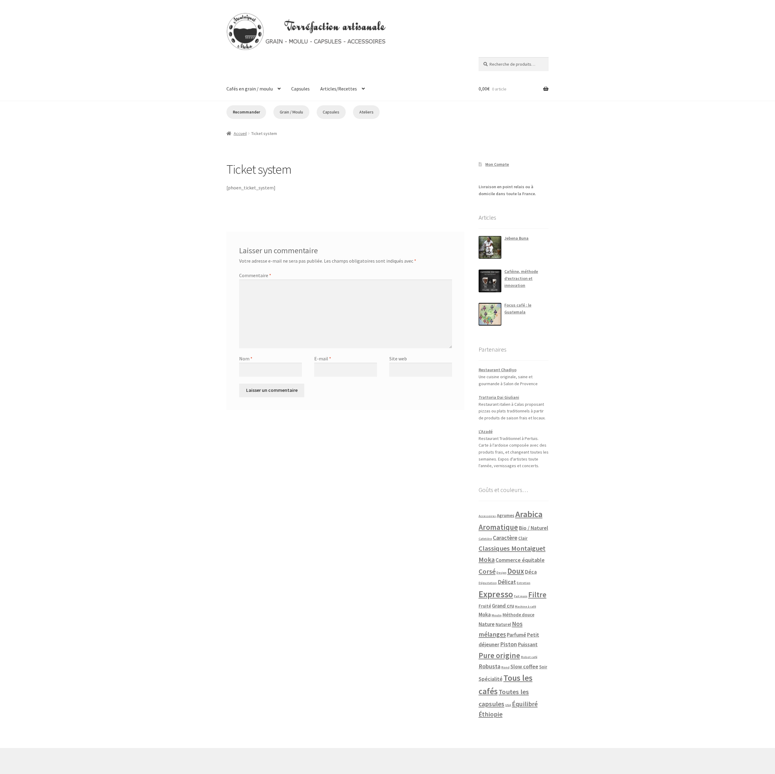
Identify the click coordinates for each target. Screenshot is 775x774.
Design (501, 573)
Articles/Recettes (338, 89)
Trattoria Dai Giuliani (499, 397)
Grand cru (503, 605)
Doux (515, 571)
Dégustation (488, 583)
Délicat (507, 581)
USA (508, 705)
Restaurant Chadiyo (497, 369)
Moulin (497, 615)
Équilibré (525, 704)
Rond (505, 667)
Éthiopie (491, 714)
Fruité (485, 606)
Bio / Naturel (533, 527)
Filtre (537, 594)
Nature (487, 624)
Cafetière (485, 539)
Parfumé (516, 634)
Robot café (529, 657)
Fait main (520, 596)
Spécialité (491, 678)
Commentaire (255, 275)
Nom (245, 359)
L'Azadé (486, 431)
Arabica (528, 514)
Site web (398, 359)
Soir (543, 667)
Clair (523, 538)
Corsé (487, 571)
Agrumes (505, 515)
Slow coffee (524, 666)
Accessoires (487, 516)
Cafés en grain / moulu (249, 89)
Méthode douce (518, 615)
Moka (485, 614)
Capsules (300, 89)
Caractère (505, 537)
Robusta (489, 666)
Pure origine (499, 655)
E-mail (322, 359)
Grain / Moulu (291, 112)
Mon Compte (497, 164)
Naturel (503, 624)
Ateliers (366, 112)
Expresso (496, 594)
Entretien (523, 583)
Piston (508, 644)
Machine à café (525, 606)
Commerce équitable (520, 559)
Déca (531, 571)
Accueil (240, 133)
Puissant (528, 644)
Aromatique (498, 527)
